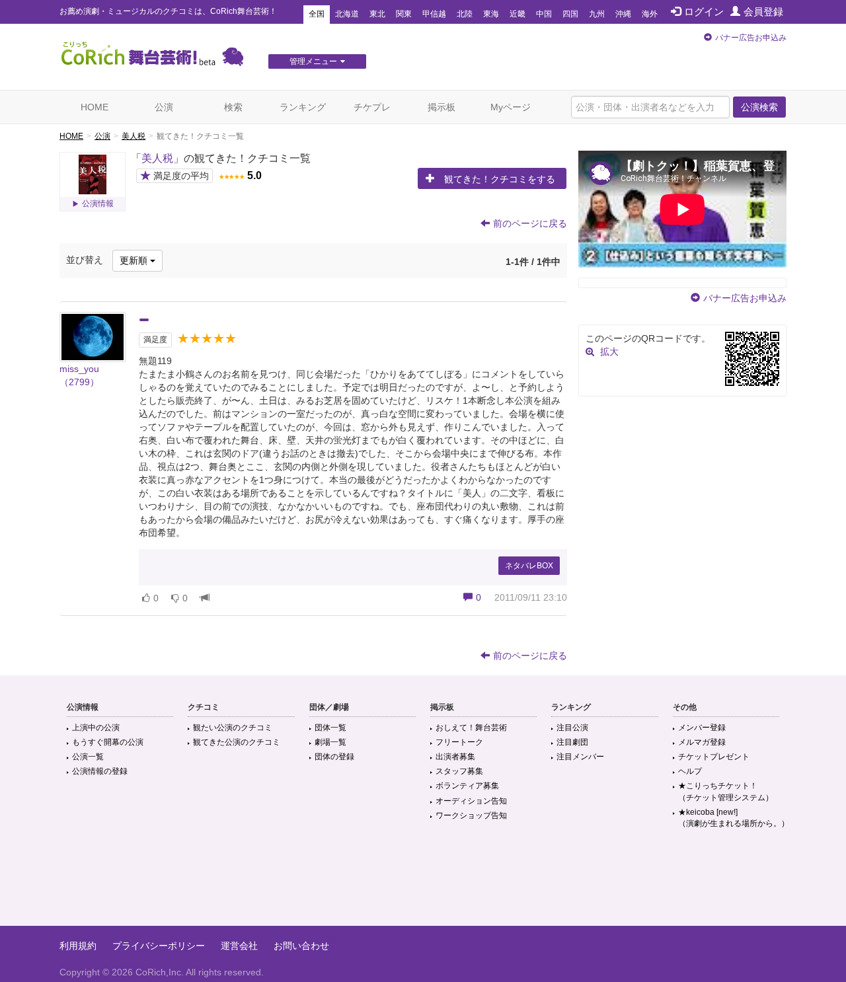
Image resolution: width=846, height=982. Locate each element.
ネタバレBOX (529, 565)
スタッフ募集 (459, 771)
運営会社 (239, 945)
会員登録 (763, 11)
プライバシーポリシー (158, 945)
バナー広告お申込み (751, 37)
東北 (377, 14)
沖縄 (623, 14)
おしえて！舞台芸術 (471, 727)
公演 (164, 107)
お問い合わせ (301, 945)
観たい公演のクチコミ (232, 727)
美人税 (133, 136)
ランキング (303, 107)
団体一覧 (330, 727)
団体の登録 (334, 756)
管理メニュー (313, 61)
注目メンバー (580, 756)
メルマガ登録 (702, 742)
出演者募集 (455, 756)
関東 (404, 14)
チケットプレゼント (714, 756)
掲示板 (441, 107)
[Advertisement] (423, 883)
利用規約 (77, 945)
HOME (94, 107)
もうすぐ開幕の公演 (107, 742)
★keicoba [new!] (733, 818)
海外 (650, 14)
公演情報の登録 (100, 771)
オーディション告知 (471, 801)
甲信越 (434, 14)
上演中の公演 (96, 727)
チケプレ (372, 107)
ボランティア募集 (467, 785)
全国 (317, 14)
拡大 (609, 351)
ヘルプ (690, 771)
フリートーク (459, 742)
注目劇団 (572, 742)
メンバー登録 (702, 727)
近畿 (517, 14)
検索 (233, 107)
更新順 (135, 260)
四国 (570, 14)
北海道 (347, 14)
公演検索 (759, 107)
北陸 (465, 14)
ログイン (704, 11)
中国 (544, 14)
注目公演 (572, 727)
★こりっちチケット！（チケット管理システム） (725, 791)
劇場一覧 (330, 742)
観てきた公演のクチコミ (236, 742)
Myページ (510, 107)
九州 (597, 14)
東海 (491, 14)
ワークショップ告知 (471, 815)
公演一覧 (88, 756)
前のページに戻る (530, 223)
